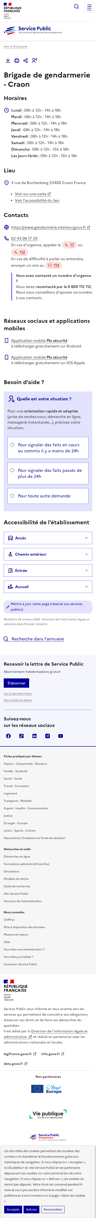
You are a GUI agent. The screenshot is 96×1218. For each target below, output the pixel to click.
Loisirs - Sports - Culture (19, 831)
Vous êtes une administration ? (24, 949)
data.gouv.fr (13, 1063)
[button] (34, 60)
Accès (20, 538)
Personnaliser (53, 1209)
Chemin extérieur (31, 554)
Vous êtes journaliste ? (18, 957)
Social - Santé (13, 779)
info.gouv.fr (50, 1054)
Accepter (13, 1209)
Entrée (21, 570)
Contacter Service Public (20, 964)
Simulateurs (11, 871)
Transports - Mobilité (18, 801)
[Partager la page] (25, 60)
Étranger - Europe (15, 823)
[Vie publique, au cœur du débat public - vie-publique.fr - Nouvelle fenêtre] (48, 1115)
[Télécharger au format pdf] (8, 60)
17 (72, 245)
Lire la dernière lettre (18, 694)
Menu (89, 10)
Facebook (8, 736)
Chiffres (9, 920)
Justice (8, 816)
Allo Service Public (16, 894)
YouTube (60, 736)
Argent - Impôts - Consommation (26, 808)
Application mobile (39, 340)
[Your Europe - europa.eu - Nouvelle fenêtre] (48, 1089)
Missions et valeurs (16, 935)
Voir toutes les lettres (18, 700)
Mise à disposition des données (24, 927)
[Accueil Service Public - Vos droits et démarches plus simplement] (34, 35)
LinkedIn (34, 736)
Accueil (21, 587)
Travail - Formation (16, 786)
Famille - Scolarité (15, 771)
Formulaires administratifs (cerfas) (26, 864)
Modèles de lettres (16, 879)
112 (22, 252)
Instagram (47, 736)
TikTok (21, 736)
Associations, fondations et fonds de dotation (34, 838)
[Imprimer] (17, 60)
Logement (10, 793)
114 (56, 265)
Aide (7, 942)
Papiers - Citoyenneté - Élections (25, 764)
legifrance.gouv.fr (18, 1054)
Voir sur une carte (30, 194)
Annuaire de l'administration (23, 901)
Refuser (31, 1209)
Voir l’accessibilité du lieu (37, 200)
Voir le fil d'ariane (15, 47)
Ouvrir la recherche (76, 6)
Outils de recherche (17, 886)
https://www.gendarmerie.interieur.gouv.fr (48, 227)
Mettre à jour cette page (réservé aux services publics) (46, 607)
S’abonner (16, 683)
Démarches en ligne (17, 857)
